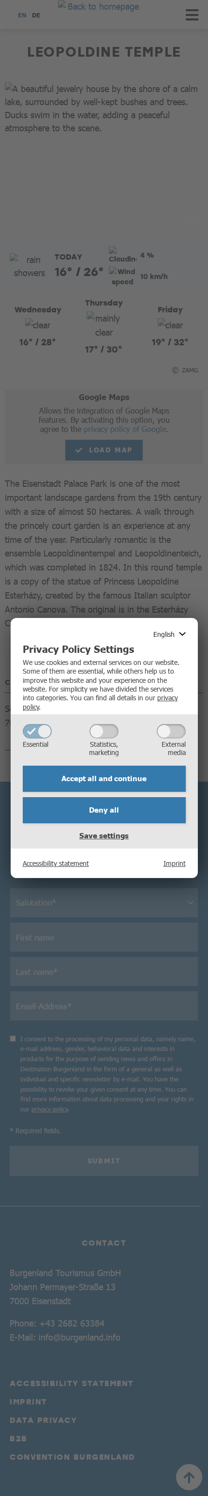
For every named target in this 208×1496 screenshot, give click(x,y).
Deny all (104, 809)
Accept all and (104, 778)
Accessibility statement (56, 863)
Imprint (174, 863)
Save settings (104, 835)
